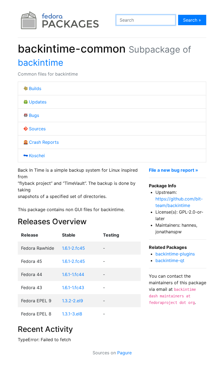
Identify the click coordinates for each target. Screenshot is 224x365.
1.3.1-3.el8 (72, 314)
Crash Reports (44, 142)
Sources (37, 128)
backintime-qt (169, 260)
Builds (35, 88)
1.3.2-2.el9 (72, 300)
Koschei (37, 155)
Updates (37, 102)
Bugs (34, 115)
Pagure (124, 352)
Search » (192, 20)
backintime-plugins (175, 254)
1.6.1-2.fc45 (73, 248)
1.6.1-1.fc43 (73, 287)
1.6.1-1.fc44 (73, 274)
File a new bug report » (173, 170)
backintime (40, 62)
